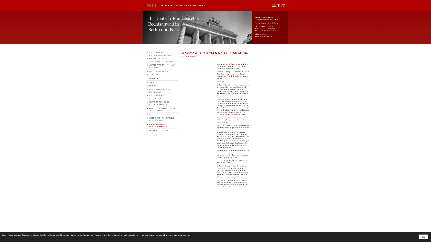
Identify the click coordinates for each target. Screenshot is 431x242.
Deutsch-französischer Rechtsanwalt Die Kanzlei (160, 54)
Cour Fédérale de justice (231, 76)
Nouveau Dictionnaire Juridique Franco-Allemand (162, 109)
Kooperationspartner (158, 71)
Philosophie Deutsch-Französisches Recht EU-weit (161, 60)
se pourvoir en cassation (240, 182)
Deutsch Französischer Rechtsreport (159, 97)
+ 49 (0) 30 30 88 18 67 (267, 26)
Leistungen (153, 75)
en (283, 5)
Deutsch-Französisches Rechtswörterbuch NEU (159, 103)
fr (278, 5)
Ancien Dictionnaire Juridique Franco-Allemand (161, 119)
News (151, 114)
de (274, 5)
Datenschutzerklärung (159, 130)
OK (423, 237)
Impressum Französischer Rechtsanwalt (160, 91)
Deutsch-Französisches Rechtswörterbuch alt (159, 125)
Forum (151, 82)
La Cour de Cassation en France (227, 85)
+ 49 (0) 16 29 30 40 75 (268, 28)
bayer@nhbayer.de (266, 36)
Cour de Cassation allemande (234, 64)
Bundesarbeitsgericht (241, 108)
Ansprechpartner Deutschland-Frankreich (162, 66)
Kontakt (152, 86)
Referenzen (154, 78)
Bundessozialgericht (231, 114)
